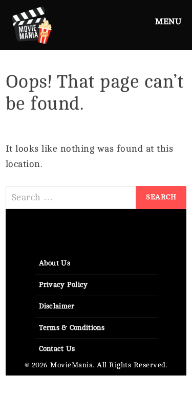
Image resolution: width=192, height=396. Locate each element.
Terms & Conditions (71, 327)
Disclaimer (57, 306)
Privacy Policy (63, 284)
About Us (54, 263)
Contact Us (57, 348)
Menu (168, 21)
